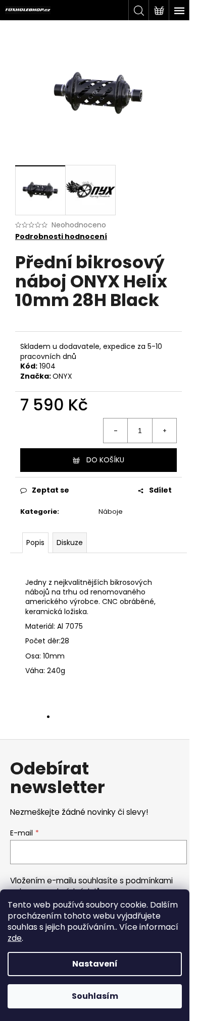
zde (15, 938)
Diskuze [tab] (70, 542)
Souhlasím (95, 996)
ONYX (62, 376)
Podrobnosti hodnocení (61, 237)
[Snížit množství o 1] (116, 430)
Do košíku (105, 460)
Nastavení (95, 964)
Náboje (110, 511)
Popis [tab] (35, 542)
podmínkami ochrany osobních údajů (91, 886)
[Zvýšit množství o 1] (164, 430)
